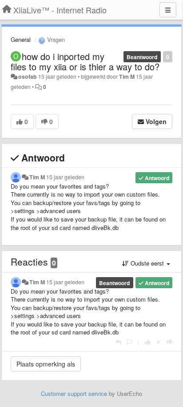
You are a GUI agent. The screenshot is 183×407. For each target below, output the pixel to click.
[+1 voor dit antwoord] (148, 342)
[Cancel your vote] (158, 342)
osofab (27, 77)
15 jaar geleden (65, 177)
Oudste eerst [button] (147, 263)
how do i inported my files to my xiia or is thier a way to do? (85, 61)
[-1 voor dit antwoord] (169, 342)
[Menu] (167, 9)
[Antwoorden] (118, 342)
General (21, 39)
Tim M (127, 77)
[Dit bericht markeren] (129, 342)
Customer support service (74, 393)
